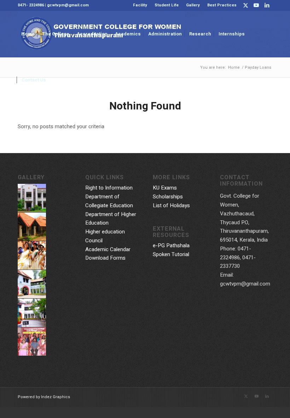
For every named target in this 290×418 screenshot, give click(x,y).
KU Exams (165, 188)
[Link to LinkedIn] (267, 5)
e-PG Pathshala (171, 245)
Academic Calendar (107, 249)
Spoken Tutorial (171, 254)
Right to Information (109, 188)
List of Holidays (171, 205)
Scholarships (168, 196)
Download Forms (105, 258)
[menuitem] (140, 5)
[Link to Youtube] (256, 5)
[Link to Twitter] (245, 5)
